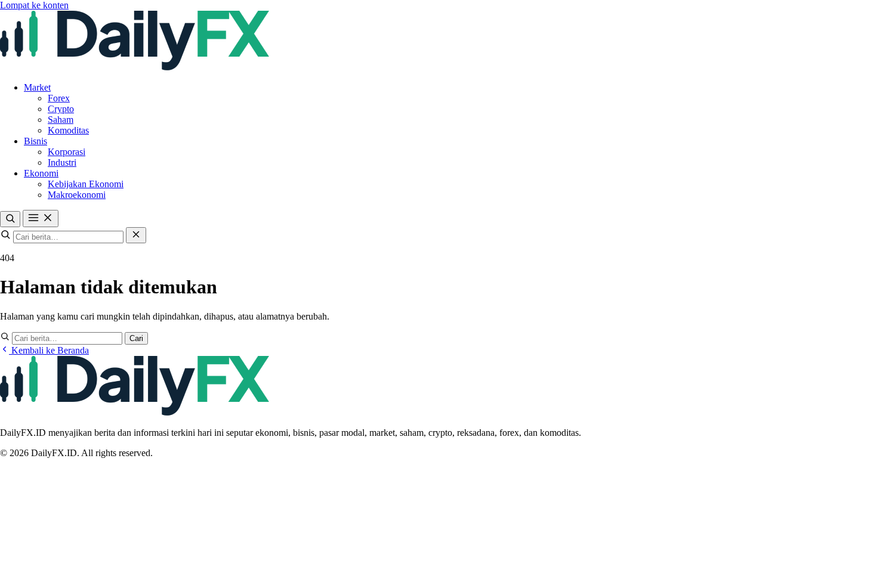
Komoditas (68, 130)
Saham (60, 119)
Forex (59, 98)
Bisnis (35, 141)
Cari (136, 338)
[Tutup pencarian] (136, 235)
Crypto (61, 109)
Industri (62, 162)
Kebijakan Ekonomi (85, 184)
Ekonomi (41, 173)
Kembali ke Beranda (49, 350)
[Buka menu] (40, 218)
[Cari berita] (10, 219)
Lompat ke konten (34, 5)
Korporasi (66, 152)
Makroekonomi (77, 195)
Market (37, 87)
